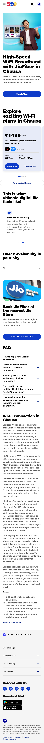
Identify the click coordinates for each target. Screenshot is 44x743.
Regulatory (17, 737)
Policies (26, 737)
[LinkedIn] (28, 689)
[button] (32, 4)
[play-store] (12, 702)
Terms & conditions (9, 739)
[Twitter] (5, 689)
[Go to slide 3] (23, 176)
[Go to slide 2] (20, 242)
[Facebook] (17, 689)
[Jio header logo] (12, 4)
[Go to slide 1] (19, 176)
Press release (7, 737)
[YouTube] (22, 689)
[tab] (22, 648)
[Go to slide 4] (25, 176)
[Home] (4, 634)
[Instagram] (11, 689)
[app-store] (12, 708)
